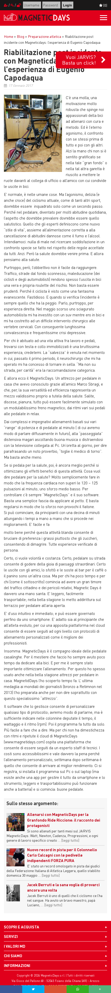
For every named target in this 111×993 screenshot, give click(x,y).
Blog (20, 36)
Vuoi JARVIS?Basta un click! (79, 59)
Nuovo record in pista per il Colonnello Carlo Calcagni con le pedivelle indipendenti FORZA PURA (62, 855)
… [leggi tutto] (68, 840)
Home (8, 36)
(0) (104, 5)
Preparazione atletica (44, 36)
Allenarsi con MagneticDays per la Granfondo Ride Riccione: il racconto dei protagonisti (63, 820)
